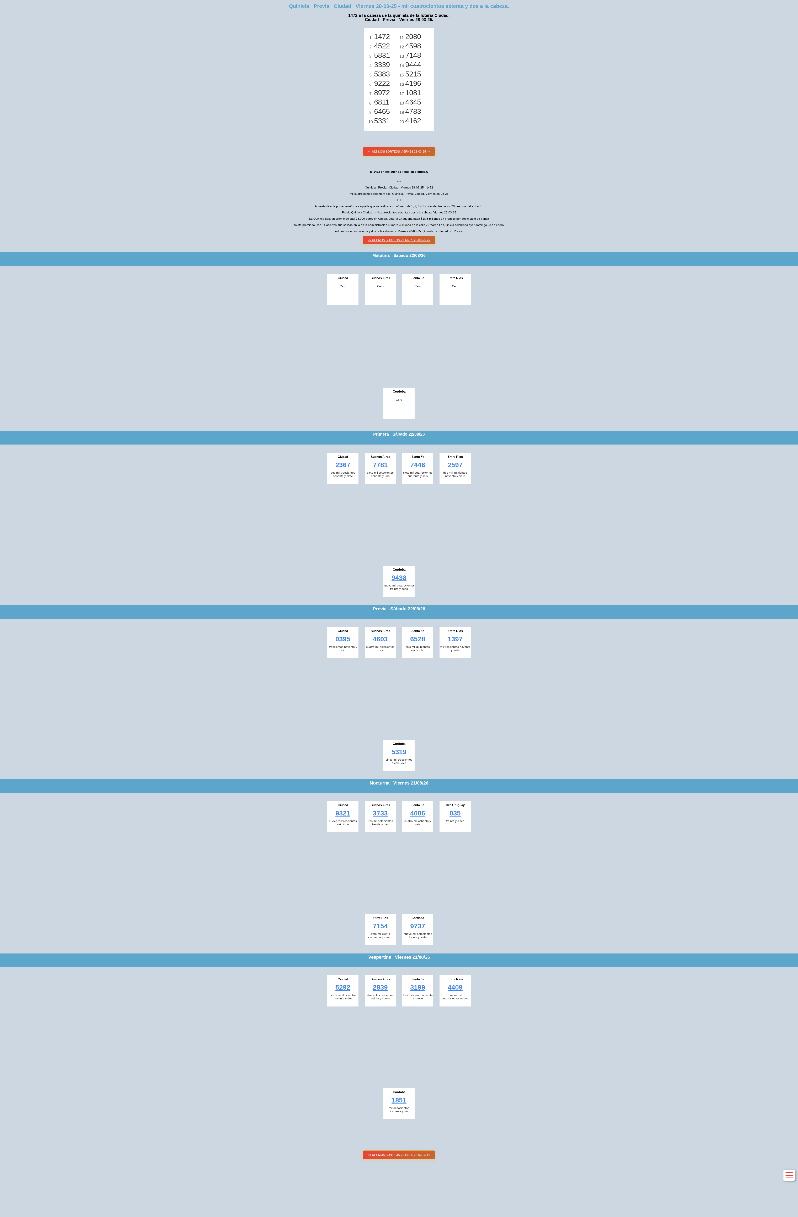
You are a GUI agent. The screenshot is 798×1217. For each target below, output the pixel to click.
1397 (455, 639)
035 (455, 813)
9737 (417, 926)
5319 (399, 752)
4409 (455, 987)
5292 (342, 987)
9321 (342, 813)
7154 (380, 926)
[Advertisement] (399, 345)
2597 (455, 465)
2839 (380, 987)
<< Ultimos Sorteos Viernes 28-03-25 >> (399, 151)
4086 (417, 813)
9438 (399, 577)
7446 (417, 465)
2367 (342, 465)
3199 (417, 987)
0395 (342, 639)
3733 (380, 813)
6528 (417, 639)
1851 (399, 1100)
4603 (380, 639)
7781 (380, 465)
